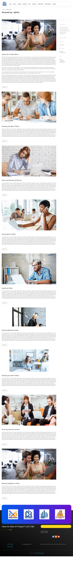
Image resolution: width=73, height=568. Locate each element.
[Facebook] (53, 536)
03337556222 (10, 544)
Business (61, 51)
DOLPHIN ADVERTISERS (39, 553)
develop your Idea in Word (10, 126)
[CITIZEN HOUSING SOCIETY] (5, 4)
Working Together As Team (11, 483)
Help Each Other (7, 288)
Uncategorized (63, 52)
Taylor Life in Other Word (10, 54)
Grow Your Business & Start (11, 429)
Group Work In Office (9, 234)
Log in (61, 59)
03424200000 (10, 546)
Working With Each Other (10, 330)
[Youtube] (58, 536)
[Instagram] (56, 536)
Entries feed (62, 60)
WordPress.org (62, 62)
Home (3, 9)
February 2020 (62, 44)
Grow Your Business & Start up (12, 180)
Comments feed (62, 61)
